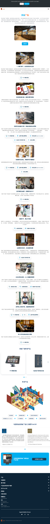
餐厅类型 (3, 483)
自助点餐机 (11, 415)
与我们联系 (3, 494)
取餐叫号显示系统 (43, 418)
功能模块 (3, 480)
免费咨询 (25, 43)
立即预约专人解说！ (39, 459)
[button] (2, 362)
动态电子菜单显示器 (34, 415)
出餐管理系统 (31, 418)
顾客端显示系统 (21, 415)
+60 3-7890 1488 (4, 501)
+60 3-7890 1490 (4, 505)
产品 (2, 477)
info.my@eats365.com (4, 502)
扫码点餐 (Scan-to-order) (7, 418)
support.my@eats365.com (5, 506)
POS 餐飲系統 (20, 418)
